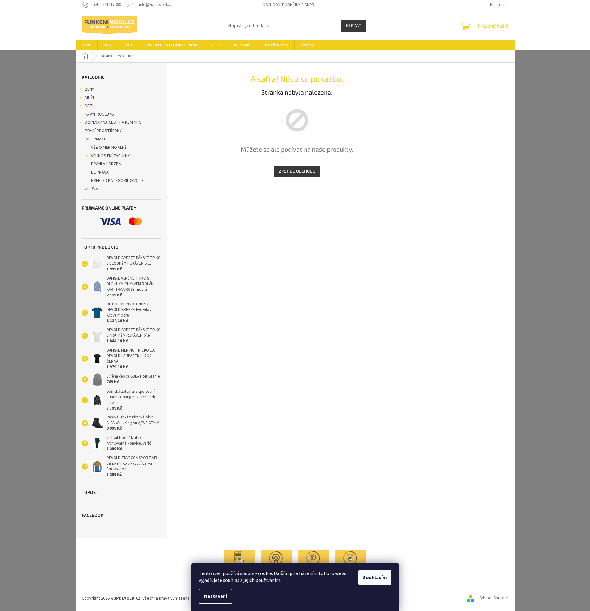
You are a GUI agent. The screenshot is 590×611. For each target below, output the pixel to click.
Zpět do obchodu (297, 171)
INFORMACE (95, 139)
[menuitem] (86, 45)
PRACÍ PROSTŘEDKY (103, 131)
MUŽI (89, 98)
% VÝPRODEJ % (99, 114)
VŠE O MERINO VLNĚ (109, 147)
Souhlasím (375, 577)
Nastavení (215, 596)
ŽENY (89, 89)
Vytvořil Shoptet (494, 598)
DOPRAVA (100, 172)
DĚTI (89, 106)
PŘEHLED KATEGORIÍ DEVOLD (117, 181)
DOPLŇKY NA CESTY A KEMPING (113, 122)
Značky (91, 189)
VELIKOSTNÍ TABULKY (110, 156)
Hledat (353, 25)
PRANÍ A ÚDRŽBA (106, 164)
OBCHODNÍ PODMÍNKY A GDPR (288, 5)
